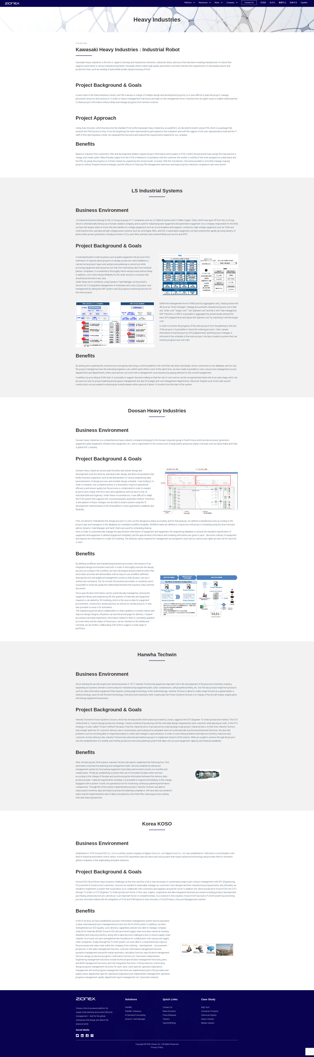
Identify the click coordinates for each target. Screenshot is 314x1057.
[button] (77, 1035)
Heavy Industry (207, 1019)
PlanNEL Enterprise (133, 1011)
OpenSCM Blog (169, 1023)
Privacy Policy (157, 1047)
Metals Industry (207, 1023)
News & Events (169, 1011)
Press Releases (169, 1015)
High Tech (205, 1007)
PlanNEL (128, 1007)
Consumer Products (209, 1011)
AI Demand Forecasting (135, 1015)
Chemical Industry (208, 1015)
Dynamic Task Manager (135, 1019)
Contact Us (167, 1007)
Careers (166, 1019)
